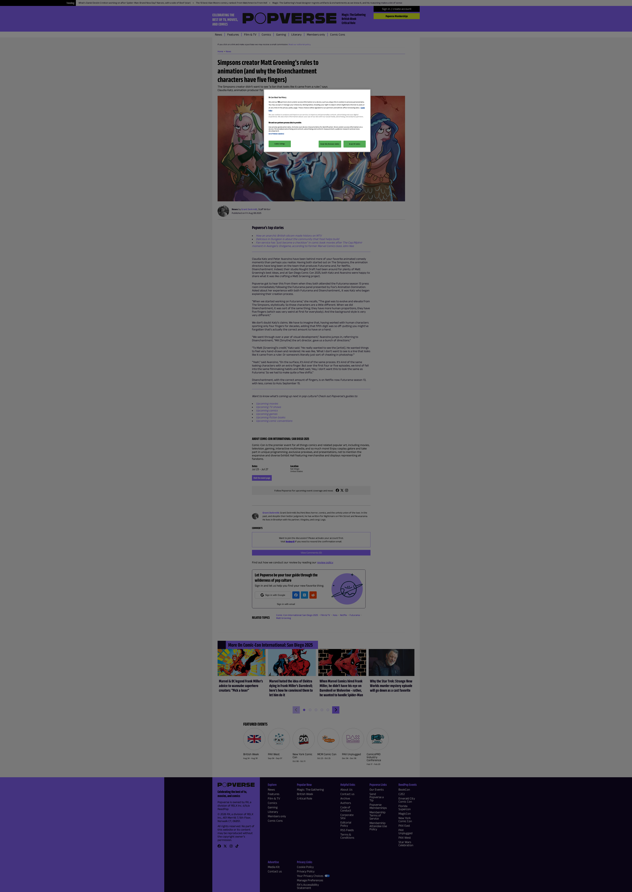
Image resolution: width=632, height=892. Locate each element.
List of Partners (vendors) (276, 134)
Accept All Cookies (354, 144)
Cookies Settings (280, 144)
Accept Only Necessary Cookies (329, 144)
